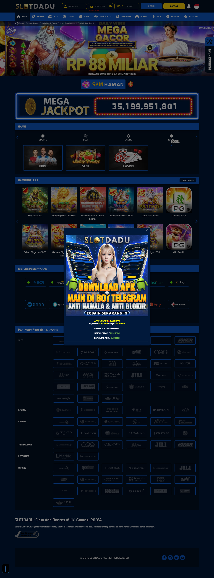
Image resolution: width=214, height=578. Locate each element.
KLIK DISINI (115, 333)
